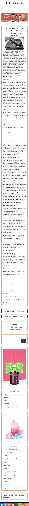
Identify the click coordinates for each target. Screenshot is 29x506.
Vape (5, 455)
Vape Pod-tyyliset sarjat (10, 475)
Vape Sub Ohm (7, 481)
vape (5, 400)
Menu (26, 8)
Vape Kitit (6, 468)
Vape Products (7, 478)
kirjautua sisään (18, 327)
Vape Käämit (7, 465)
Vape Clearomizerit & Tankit (11, 458)
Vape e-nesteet (7, 462)
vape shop (6, 397)
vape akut (6, 403)
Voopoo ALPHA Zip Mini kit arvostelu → (14, 316)
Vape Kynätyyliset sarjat (10, 471)
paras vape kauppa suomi (10, 407)
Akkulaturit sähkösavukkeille (11, 449)
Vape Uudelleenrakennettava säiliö (12, 488)
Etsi (4, 337)
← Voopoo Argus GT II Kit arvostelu (14, 311)
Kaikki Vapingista (14, 3)
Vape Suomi (7, 484)
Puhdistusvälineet (8, 452)
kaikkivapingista (14, 35)
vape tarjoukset (12, 97)
